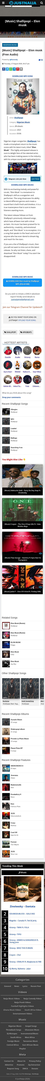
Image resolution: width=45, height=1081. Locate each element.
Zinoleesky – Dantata (22, 906)
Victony (27, 357)
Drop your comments (11, 397)
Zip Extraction (34, 1065)
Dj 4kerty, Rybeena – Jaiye (20, 968)
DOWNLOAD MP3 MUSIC (22, 185)
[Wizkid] (17, 365)
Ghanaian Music (32, 1030)
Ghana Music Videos (12, 1010)
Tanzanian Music (30, 1041)
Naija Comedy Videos (32, 998)
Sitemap (28, 1074)
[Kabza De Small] (27, 365)
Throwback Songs (13, 1030)
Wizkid (17, 372)
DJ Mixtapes (12, 1033)
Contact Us (9, 1061)
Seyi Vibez (37, 372)
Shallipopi (18, 117)
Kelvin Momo (8, 386)
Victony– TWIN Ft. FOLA (19, 927)
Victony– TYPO (15, 934)
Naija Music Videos (11, 998)
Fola (27, 386)
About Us (21, 1061)
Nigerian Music (10, 45)
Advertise (9, 1065)
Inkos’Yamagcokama (21, 386)
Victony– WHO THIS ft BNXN (21, 948)
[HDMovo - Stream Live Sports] (22, 173)
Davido (8, 357)
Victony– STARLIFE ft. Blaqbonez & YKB (25, 962)
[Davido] (7, 350)
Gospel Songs (31, 1026)
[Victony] (27, 350)
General (7, 986)
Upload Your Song (27, 320)
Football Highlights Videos (22, 1006)
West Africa (30, 1037)
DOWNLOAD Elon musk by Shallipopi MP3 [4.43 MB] (23, 282)
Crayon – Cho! (15, 955)
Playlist (22, 1048)
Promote (20, 1065)
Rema (37, 357)
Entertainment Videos (22, 1013)
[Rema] (37, 350)
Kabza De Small (29, 372)
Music (23, 872)
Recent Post (36, 986)
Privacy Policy (35, 1061)
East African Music (30, 1045)
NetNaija (35, 1074)
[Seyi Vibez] (37, 365)
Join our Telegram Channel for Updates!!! (22, 307)
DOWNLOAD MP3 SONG (22, 76)
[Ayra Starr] (7, 365)
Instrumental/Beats (29, 1033)
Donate (35, 1068)
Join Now (35, 179)
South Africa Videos (33, 1010)
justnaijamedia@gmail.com (22, 299)
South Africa (15, 1037)
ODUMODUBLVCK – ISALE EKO (22, 914)
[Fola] (27, 379)
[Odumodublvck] (37, 379)
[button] (3, 69)
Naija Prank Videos (22, 1002)
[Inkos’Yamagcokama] (17, 379)
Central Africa (13, 1045)
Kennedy (14, 59)
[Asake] (17, 350)
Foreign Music (13, 1041)
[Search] (41, 3)
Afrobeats (27, 332)
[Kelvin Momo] (7, 379)
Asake (17, 357)
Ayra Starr (8, 372)
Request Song (13, 1068)
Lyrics (24, 986)
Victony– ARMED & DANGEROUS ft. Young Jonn (23, 941)
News (16, 986)
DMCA (25, 1068)
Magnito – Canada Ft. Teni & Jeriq (22, 920)
